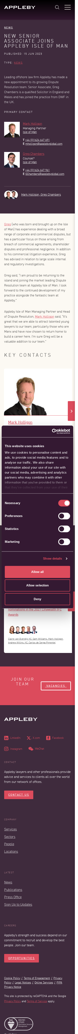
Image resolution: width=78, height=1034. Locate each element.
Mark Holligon (32, 124)
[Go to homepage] (19, 7)
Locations (11, 851)
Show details (52, 558)
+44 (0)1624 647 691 (37, 140)
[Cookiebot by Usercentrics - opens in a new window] (53, 431)
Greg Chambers (33, 154)
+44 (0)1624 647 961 (37, 170)
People (9, 844)
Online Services (44, 982)
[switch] (64, 516)
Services (10, 829)
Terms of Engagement (37, 978)
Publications (13, 890)
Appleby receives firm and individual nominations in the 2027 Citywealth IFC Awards (35, 609)
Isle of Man (30, 132)
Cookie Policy (12, 978)
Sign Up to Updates (18, 904)
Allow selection (37, 585)
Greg (7, 224)
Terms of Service (37, 1001)
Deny (37, 599)
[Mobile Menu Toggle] (67, 7)
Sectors (9, 837)
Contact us (18, 795)
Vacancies (56, 686)
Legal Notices (23, 982)
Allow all (37, 572)
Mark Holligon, (31, 195)
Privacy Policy (12, 1001)
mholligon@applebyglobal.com (43, 144)
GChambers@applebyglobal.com (44, 174)
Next (71, 411)
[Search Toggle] (57, 7)
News (8, 27)
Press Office (13, 897)
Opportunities (21, 958)
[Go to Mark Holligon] (39, 392)
